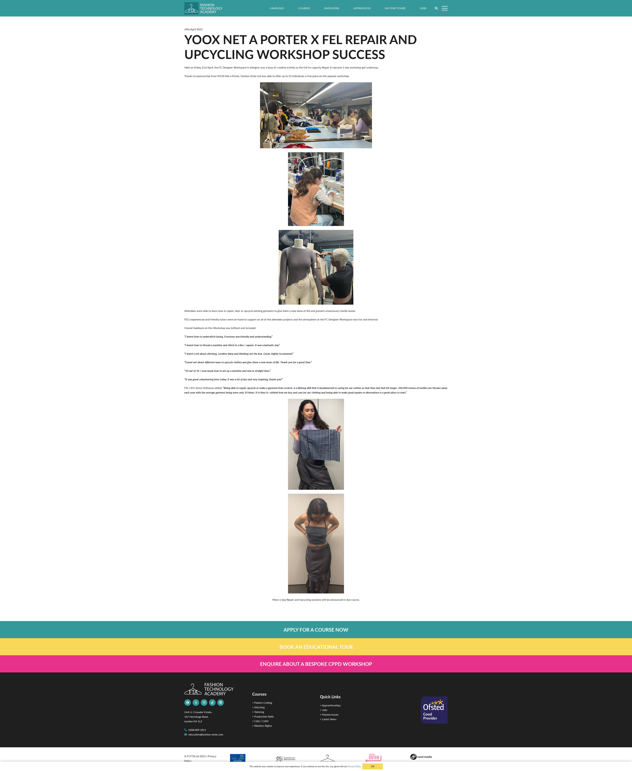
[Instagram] (204, 702)
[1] (293, 758)
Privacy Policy (354, 766)
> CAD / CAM (260, 721)
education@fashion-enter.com (205, 734)
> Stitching (258, 707)
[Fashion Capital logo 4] (338, 759)
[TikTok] (212, 702)
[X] (196, 702)
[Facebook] (187, 702)
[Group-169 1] (429, 757)
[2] (248, 759)
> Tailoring (258, 712)
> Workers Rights (262, 726)
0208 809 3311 (197, 730)
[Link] (316, 630)
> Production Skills (263, 716)
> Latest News (328, 719)
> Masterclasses (329, 714)
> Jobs (323, 710)
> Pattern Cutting (262, 703)
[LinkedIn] (220, 702)
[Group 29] (384, 758)
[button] (436, 8)
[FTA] (205, 8)
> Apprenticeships (330, 705)
